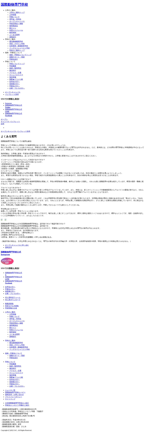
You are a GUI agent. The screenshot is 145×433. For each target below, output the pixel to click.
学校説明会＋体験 (16, 24)
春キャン (12, 28)
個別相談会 (13, 26)
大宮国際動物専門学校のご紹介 (17, 403)
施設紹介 (12, 70)
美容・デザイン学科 (17, 345)
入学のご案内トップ (17, 12)
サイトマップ (10, 399)
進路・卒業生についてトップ (20, 55)
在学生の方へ (14, 81)
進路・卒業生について (13, 353)
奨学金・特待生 (15, 19)
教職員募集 (9, 304)
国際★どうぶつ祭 (16, 79)
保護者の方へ (14, 84)
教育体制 (12, 32)
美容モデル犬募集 (12, 306)
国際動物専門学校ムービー (15, 392)
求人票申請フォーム (12, 297)
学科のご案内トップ (17, 50)
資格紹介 (12, 37)
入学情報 (12, 15)
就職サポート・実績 (17, 57)
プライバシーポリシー (13, 397)
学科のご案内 (10, 340)
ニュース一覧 (10, 390)
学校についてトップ (17, 64)
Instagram (8, 103)
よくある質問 (14, 35)
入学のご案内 (10, 312)
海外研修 (12, 77)
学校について (10, 362)
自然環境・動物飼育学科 (18, 347)
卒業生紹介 (13, 59)
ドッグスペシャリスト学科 (19, 349)
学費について (14, 17)
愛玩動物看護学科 (16, 343)
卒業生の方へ (14, 86)
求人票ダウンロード (12, 300)
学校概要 (12, 66)
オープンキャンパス (17, 21)
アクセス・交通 (15, 73)
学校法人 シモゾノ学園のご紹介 (17, 405)
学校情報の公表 (11, 308)
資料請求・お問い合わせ (14, 395)
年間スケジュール (16, 30)
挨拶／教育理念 (15, 68)
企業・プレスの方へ (17, 88)
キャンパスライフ (16, 75)
